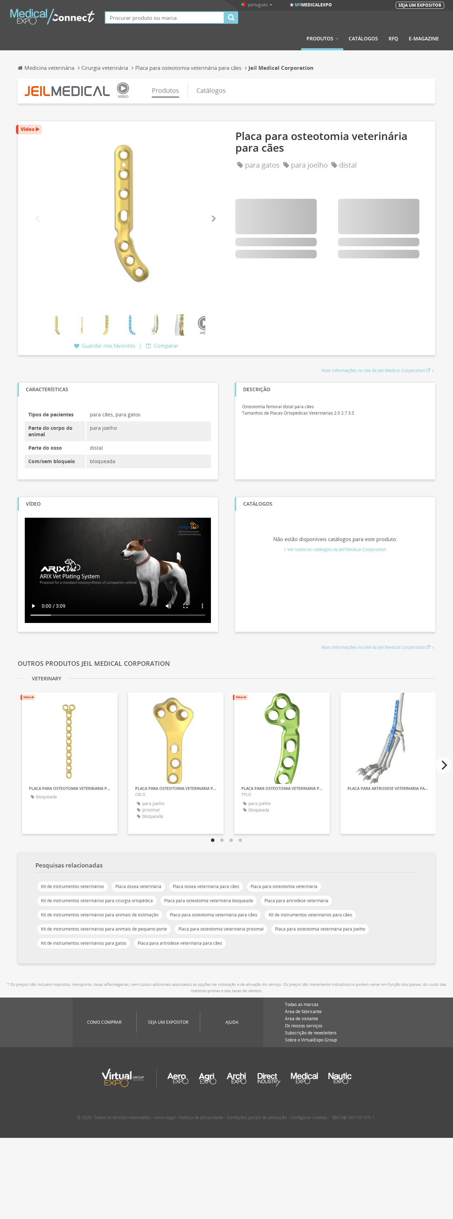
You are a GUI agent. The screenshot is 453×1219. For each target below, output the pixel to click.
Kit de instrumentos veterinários (72, 886)
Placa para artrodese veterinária (296, 901)
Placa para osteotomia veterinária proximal (221, 929)
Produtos (319, 38)
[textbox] (164, 17)
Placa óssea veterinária (138, 886)
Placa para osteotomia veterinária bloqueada (208, 901)
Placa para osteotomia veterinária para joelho (320, 929)
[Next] (213, 218)
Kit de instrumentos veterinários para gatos (83, 943)
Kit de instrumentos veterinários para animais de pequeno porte (104, 929)
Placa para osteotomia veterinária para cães (213, 915)
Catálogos (363, 38)
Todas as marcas (302, 1004)
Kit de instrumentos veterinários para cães (310, 915)
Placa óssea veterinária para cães (206, 886)
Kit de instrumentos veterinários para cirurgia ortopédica (97, 901)
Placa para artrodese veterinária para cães (180, 943)
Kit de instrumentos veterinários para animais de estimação (100, 915)
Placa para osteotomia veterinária (284, 886)
